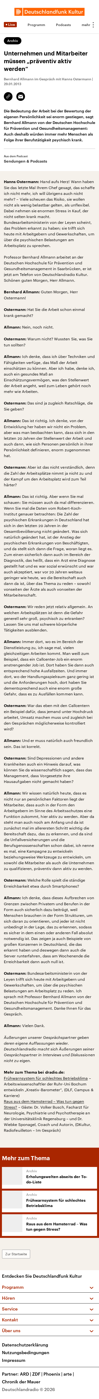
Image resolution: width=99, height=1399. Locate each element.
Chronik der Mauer (21, 1381)
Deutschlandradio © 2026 (28, 1389)
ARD (25, 1374)
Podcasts (63, 25)
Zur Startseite (16, 1254)
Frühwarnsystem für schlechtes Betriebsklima (46, 1078)
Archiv (12, 41)
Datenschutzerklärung (25, 1344)
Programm (36, 25)
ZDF (37, 1374)
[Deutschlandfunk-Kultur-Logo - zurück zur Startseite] (49, 12)
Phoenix (52, 1374)
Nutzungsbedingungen (25, 1352)
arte (68, 1374)
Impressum (13, 1360)
